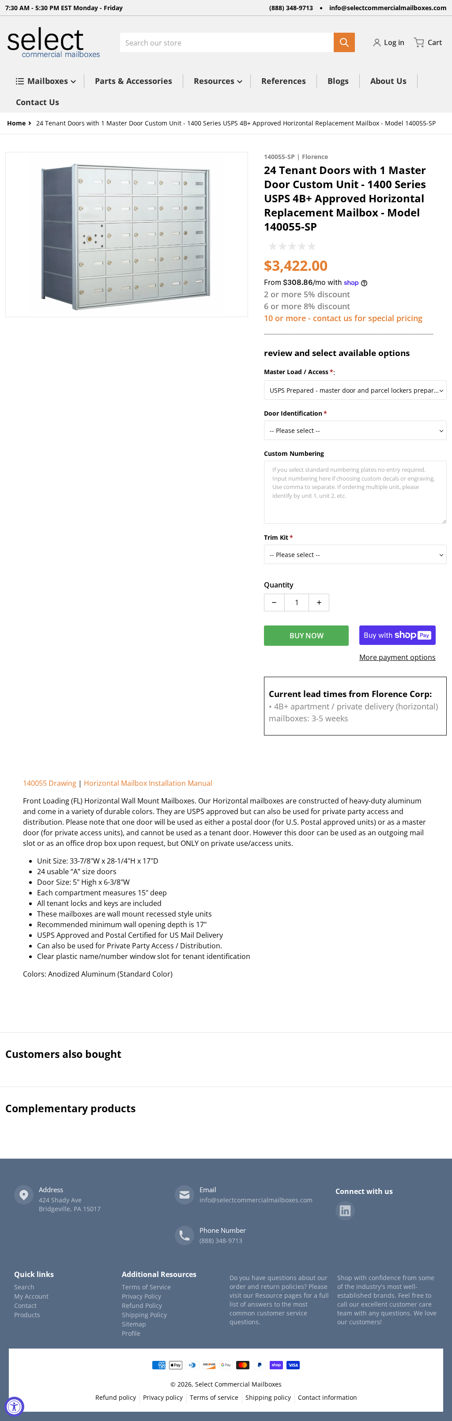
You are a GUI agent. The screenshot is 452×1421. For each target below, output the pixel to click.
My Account (31, 1296)
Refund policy (115, 1397)
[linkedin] (345, 1210)
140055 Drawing (49, 783)
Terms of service (214, 1397)
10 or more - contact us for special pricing (343, 318)
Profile (131, 1333)
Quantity (279, 585)
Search (24, 1287)
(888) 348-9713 (291, 8)
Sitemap (134, 1324)
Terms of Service (146, 1287)
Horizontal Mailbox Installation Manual (148, 783)
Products (27, 1315)
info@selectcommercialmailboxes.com (388, 8)
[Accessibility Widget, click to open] (14, 1407)
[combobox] (237, 42)
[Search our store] (344, 42)
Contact (25, 1305)
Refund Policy (142, 1305)
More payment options (397, 657)
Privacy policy (163, 1397)
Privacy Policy (141, 1296)
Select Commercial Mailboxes (238, 1384)
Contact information (327, 1397)
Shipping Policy (144, 1315)
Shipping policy (268, 1397)
